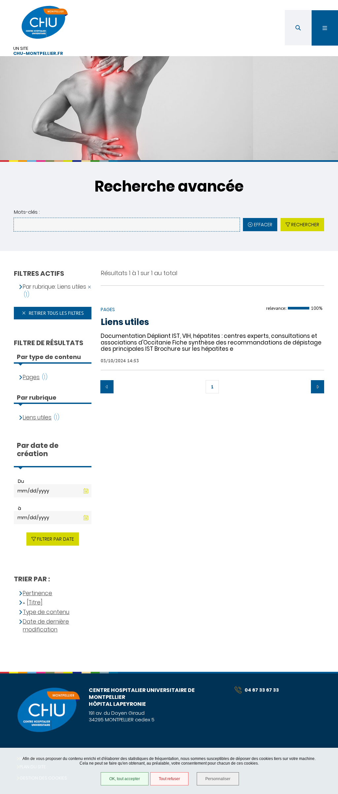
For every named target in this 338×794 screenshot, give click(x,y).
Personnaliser (217, 778)
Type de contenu (46, 612)
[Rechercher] (298, 27)
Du (21, 481)
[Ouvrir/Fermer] (325, 28)
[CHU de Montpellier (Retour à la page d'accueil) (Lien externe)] (48, 731)
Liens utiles (125, 322)
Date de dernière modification (46, 625)
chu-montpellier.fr (38, 53)
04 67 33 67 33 (262, 690)
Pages (31, 377)
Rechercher (305, 224)
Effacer (263, 224)
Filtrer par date (55, 539)
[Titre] (35, 602)
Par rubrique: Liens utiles (54, 287)
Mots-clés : (27, 212)
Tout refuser (169, 778)
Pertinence (37, 593)
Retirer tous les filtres (55, 313)
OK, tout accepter (124, 778)
